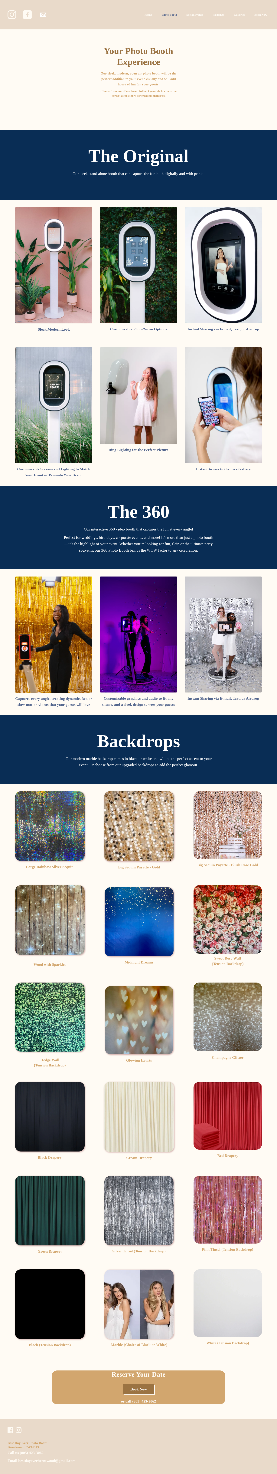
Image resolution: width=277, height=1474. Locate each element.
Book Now (260, 14)
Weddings (218, 14)
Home (148, 14)
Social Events (194, 14)
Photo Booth (169, 14)
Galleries (239, 14)
